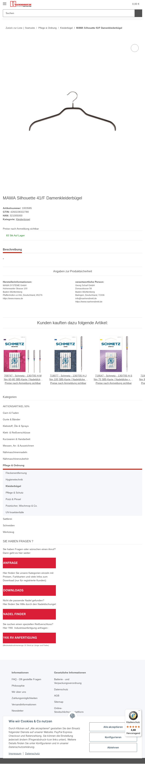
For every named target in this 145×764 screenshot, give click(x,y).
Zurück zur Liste (14, 28)
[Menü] (139, 711)
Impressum (15, 753)
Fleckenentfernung (16, 473)
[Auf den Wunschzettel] (135, 48)
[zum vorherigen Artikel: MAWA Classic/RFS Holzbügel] (131, 28)
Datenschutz (32, 753)
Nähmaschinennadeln (15, 452)
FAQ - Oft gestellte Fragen (26, 679)
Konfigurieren (113, 737)
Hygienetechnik (14, 479)
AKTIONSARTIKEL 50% (16, 406)
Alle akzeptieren (113, 726)
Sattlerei (7, 518)
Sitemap (58, 701)
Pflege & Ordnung (13, 465)
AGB (56, 695)
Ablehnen (113, 747)
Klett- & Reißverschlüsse (16, 432)
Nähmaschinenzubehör (16, 458)
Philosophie (18, 685)
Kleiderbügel (23, 219)
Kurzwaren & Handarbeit (16, 439)
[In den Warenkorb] (5, 39)
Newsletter (18, 710)
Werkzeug (8, 532)
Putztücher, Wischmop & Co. (21, 505)
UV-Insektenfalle (15, 512)
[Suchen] (138, 13)
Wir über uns (19, 691)
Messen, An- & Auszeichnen (18, 445)
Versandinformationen (24, 704)
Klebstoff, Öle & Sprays (16, 426)
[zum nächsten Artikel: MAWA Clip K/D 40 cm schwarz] (138, 28)
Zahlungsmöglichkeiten (24, 698)
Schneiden (9, 525)
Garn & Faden (11, 412)
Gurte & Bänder (11, 419)
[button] (113, 3)
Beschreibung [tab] (12, 249)
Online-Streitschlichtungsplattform (69, 710)
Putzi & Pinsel (13, 499)
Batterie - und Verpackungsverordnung (68, 681)
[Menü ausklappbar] (4, 2)
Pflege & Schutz (14, 492)
